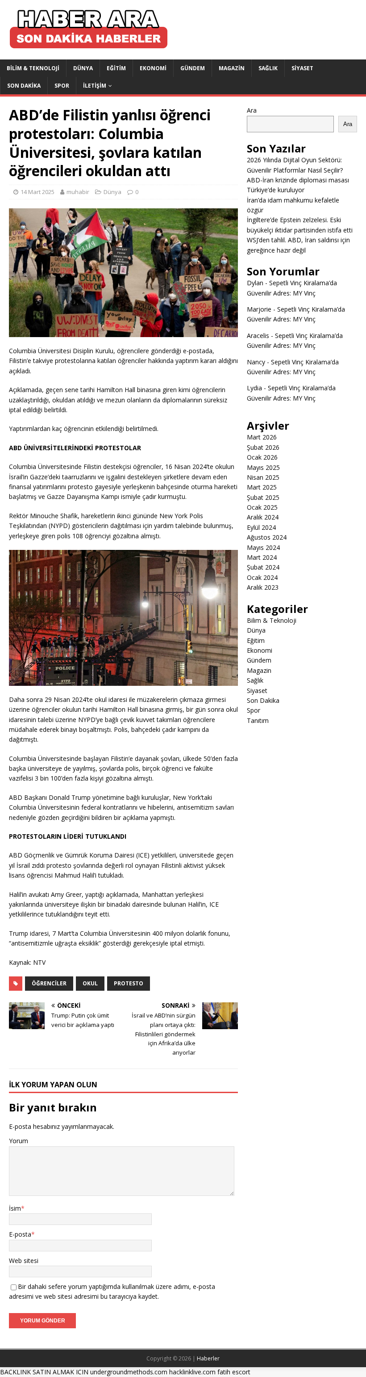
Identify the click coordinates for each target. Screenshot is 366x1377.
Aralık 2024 (263, 517)
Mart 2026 (262, 437)
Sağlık (268, 68)
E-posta (20, 1234)
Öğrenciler (49, 983)
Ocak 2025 (262, 507)
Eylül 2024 (261, 527)
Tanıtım (258, 720)
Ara (252, 110)
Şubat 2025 (263, 497)
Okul (90, 983)
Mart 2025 (262, 487)
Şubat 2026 (263, 447)
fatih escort (233, 1372)
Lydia (254, 388)
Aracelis (258, 335)
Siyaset (302, 68)
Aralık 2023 (263, 587)
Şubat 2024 (263, 567)
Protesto (128, 983)
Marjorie (259, 309)
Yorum (18, 1140)
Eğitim (116, 68)
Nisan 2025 (263, 477)
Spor (61, 85)
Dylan (255, 283)
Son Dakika (24, 85)
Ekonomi (153, 68)
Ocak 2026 (262, 457)
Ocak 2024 (262, 577)
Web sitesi (23, 1260)
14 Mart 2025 (37, 192)
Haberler (208, 1358)
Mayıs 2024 (263, 547)
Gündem (192, 68)
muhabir (78, 192)
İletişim (94, 85)
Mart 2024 (262, 557)
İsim (15, 1208)
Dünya (83, 68)
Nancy (256, 362)
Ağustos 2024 (267, 537)
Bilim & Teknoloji (33, 68)
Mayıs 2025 (263, 467)
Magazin (232, 68)
